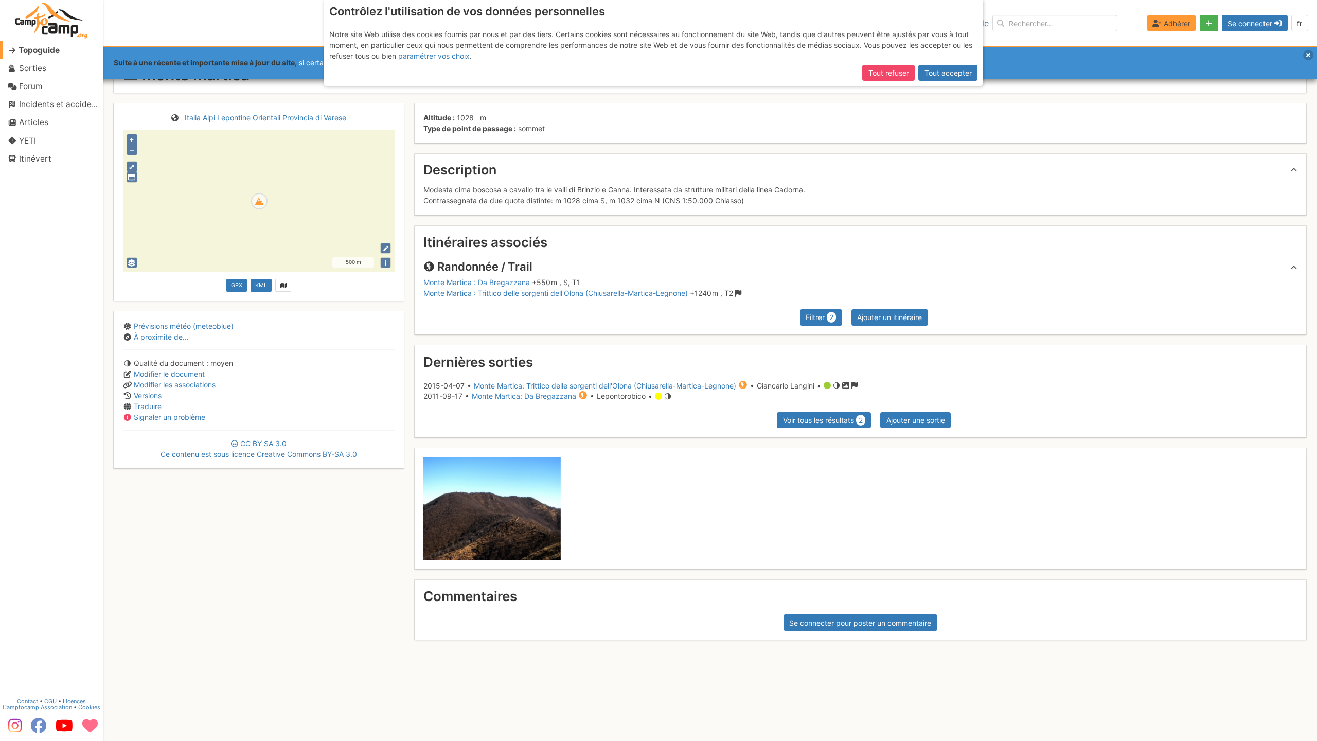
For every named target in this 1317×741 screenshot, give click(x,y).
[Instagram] (13, 729)
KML (261, 285)
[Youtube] (64, 729)
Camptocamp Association (37, 707)
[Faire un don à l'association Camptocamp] (90, 729)
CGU (50, 701)
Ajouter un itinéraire (889, 317)
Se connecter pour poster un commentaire (860, 623)
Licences (74, 701)
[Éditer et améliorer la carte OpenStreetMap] (385, 248)
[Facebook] (38, 729)
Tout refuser (888, 72)
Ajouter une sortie (915, 420)
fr (1299, 23)
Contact (27, 701)
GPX (236, 285)
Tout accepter (948, 72)
